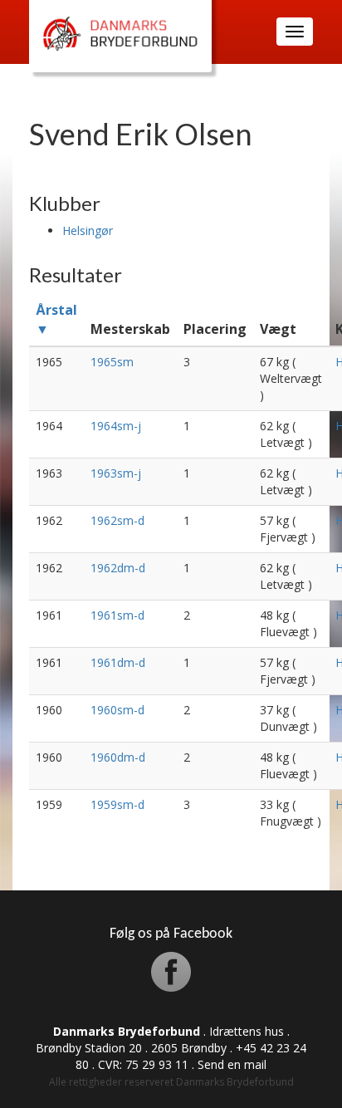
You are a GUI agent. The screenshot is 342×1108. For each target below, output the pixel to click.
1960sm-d (117, 710)
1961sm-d (117, 615)
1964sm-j (115, 426)
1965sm (112, 362)
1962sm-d (117, 520)
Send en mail (232, 1064)
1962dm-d (117, 568)
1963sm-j (115, 473)
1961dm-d (117, 662)
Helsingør (87, 230)
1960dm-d (117, 757)
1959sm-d (117, 804)
